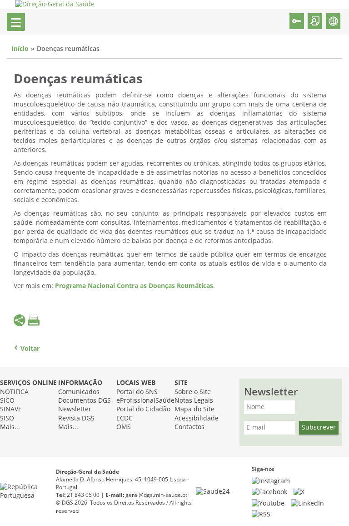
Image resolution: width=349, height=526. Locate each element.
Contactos (189, 427)
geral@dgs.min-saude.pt (156, 495)
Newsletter (74, 409)
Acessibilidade (196, 418)
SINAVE (11, 409)
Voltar (30, 349)
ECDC (124, 418)
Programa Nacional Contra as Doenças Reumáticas (134, 286)
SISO (7, 418)
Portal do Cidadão (143, 409)
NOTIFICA (14, 392)
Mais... (10, 427)
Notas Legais (193, 401)
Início (20, 49)
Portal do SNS (137, 392)
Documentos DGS (84, 401)
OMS (123, 427)
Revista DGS (76, 418)
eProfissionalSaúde (145, 401)
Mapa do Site (194, 409)
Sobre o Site (192, 392)
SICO (7, 401)
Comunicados (79, 392)
